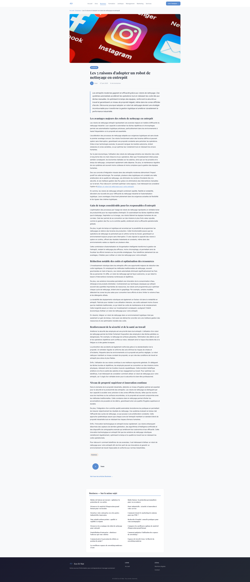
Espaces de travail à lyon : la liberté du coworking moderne (141, 540)
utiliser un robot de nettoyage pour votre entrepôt (115, 186)
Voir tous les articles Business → (101, 476)
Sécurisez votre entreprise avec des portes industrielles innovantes (104, 514)
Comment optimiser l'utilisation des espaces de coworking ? (143, 533)
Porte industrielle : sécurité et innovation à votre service (142, 507)
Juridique (120, 3)
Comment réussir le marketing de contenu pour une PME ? (142, 514)
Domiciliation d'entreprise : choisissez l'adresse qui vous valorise (103, 533)
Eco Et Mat (79, 563)
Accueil (90, 3)
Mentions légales (160, 566)
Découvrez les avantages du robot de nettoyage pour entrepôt (106, 527)
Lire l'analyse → (173, 3)
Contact (157, 570)
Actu (96, 3)
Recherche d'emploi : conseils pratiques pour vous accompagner (143, 520)
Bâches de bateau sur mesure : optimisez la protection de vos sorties (105, 501)
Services (148, 3)
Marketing (140, 3)
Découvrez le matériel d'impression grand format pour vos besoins (104, 507)
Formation (111, 3)
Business (103, 3)
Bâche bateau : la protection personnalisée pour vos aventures (142, 501)
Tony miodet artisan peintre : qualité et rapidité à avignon (103, 520)
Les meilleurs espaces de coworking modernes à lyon (106, 546)
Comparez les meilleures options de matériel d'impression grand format (143, 527)
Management (130, 3)
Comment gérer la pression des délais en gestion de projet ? (104, 540)
